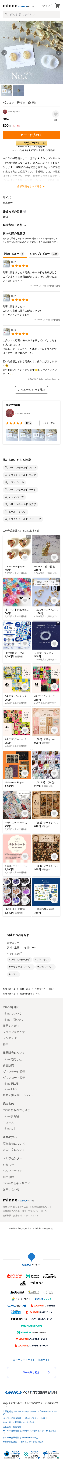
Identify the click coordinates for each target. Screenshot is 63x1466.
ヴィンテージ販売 (14, 1071)
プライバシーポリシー (38, 1211)
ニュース (8, 1122)
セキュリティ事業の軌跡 (32, 1441)
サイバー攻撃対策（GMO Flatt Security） (21, 1437)
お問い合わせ (11, 1189)
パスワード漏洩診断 (12, 1418)
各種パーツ (30, 947)
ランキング (10, 1038)
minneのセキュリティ (16, 1183)
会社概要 (7, 1215)
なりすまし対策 (10, 1442)
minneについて (12, 1013)
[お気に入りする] (55, 114)
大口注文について (14, 1149)
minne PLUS (11, 1083)
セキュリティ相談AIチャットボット (19, 1422)
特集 (5, 1044)
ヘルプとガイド (12, 1170)
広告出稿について (14, 1143)
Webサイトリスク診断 (35, 1418)
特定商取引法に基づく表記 (15, 1207)
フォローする (48, 423)
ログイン (45, 5)
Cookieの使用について (41, 1207)
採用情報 (17, 1215)
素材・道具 (13, 947)
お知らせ (8, 1164)
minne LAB (10, 1089)
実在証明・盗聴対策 (12, 1427)
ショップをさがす (14, 1031)
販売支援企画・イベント (18, 1095)
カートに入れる (31, 135)
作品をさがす (11, 1025)
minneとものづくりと (16, 1110)
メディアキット (31, 1215)
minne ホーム (9, 989)
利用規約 (8, 1177)
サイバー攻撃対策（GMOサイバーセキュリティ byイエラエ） (30, 1431)
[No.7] (16, 266)
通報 (33, 102)
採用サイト (44, 1359)
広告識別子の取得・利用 (14, 1211)
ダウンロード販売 (14, 1077)
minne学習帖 (11, 1116)
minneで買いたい (13, 1019)
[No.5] (16, 334)
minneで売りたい (13, 1059)
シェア (10, 102)
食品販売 (8, 1065)
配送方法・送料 (12, 224)
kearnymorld (14, 111)
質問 (22, 102)
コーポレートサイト (24, 1359)
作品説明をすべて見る (29, 186)
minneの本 (9, 1128)
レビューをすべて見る (32, 389)
